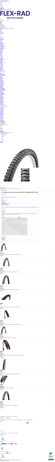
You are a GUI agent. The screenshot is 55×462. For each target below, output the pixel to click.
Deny (1, 460)
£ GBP (2, 6)
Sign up (7, 0)
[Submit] (9, 418)
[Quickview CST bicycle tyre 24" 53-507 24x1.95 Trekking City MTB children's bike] (1, 403)
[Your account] (1, 24)
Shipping (2, 9)
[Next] (2, 407)
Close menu (3, 25)
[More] (1, 30)
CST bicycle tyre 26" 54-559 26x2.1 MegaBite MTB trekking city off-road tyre (9, 289)
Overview (1, 28)
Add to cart (3, 201)
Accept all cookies (7, 460)
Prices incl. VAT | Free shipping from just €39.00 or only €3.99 (8, 197)
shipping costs (8, 451)
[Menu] (1, 19)
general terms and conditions (29, 419)
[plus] (6, 200)
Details (1, 375)
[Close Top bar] (1, 10)
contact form (4, 434)
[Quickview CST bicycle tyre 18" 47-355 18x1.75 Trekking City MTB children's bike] (1, 269)
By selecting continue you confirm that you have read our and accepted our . (16, 419)
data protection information (18, 419)
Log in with (3, 0)
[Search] (8, 20)
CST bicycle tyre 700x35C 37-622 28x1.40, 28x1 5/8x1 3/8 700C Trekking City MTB (10, 254)
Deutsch (1, 3)
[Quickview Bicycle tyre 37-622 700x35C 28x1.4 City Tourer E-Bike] (1, 385)
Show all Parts (2, 36)
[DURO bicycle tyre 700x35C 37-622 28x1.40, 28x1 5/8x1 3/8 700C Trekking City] (4, 369)
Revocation (7, 9)
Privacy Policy (10, 9)
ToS (0, 9)
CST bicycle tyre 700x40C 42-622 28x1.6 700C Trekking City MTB (8, 337)
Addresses (7, 28)
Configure (3, 460)
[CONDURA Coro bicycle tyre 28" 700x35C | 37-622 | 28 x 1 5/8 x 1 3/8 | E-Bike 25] (6, 302)
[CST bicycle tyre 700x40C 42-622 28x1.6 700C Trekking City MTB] (3, 333)
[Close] (0, 461)
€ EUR (2, 7)
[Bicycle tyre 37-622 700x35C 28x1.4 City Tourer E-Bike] (3, 383)
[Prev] (1, 407)
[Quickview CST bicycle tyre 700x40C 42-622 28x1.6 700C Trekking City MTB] (1, 335)
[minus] (2, 200)
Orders (13, 28)
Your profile (4, 28)
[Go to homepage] (15, 18)
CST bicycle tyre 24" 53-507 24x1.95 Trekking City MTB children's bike (9, 405)
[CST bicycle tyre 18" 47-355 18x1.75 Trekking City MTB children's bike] (6, 267)
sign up (2, 27)
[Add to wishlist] (1, 142)
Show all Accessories (2, 71)
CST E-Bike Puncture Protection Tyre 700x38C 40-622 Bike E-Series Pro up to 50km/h (10, 324)
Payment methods (10, 28)
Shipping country (2, 1)
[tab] (3, 208)
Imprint (4, 9)
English (1, 128)
